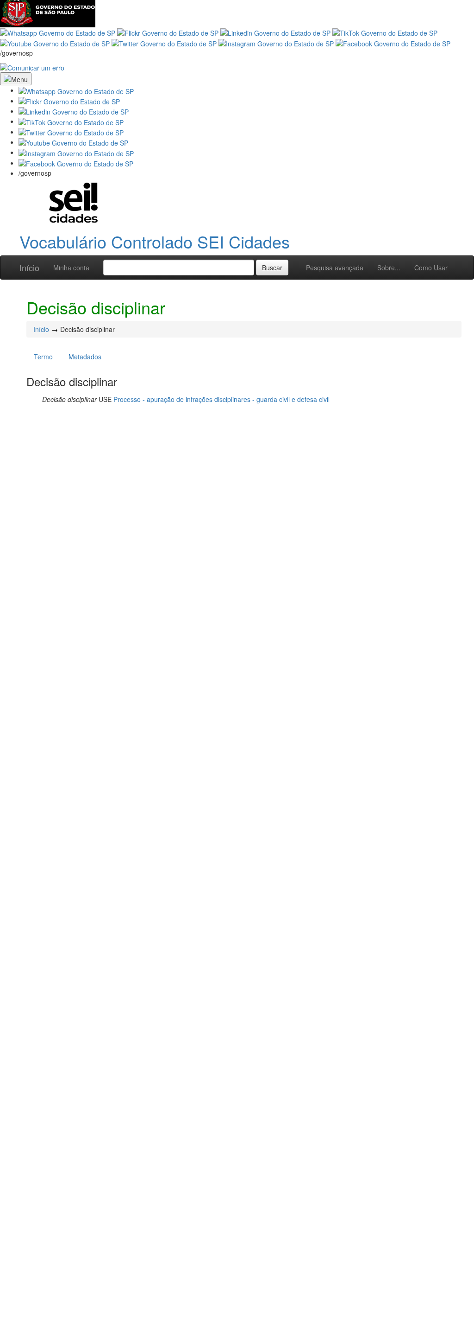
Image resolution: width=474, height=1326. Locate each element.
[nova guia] (32, 66)
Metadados (85, 356)
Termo (43, 356)
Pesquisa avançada (334, 267)
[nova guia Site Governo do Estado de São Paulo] (47, 12)
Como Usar (431, 267)
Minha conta (71, 267)
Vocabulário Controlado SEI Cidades (154, 241)
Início (29, 267)
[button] (76, 90)
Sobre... (388, 267)
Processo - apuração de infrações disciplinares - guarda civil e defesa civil (221, 399)
